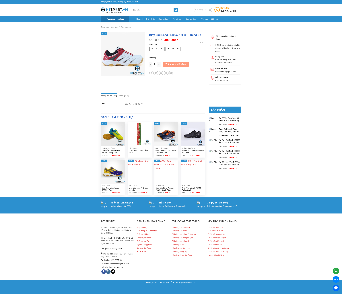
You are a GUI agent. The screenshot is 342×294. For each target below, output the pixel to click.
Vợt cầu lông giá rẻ (144, 245)
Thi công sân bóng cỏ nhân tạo (184, 234)
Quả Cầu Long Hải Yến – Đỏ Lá (138, 151)
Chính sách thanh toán (216, 234)
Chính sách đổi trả (215, 245)
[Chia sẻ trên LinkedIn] (170, 73)
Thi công (177, 19)
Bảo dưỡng (191, 19)
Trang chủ (105, 27)
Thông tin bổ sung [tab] (109, 96)
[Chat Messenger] (336, 288)
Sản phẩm (163, 19)
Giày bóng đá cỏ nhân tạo (147, 231)
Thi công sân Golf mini (181, 248)
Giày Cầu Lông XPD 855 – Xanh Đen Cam (166, 151)
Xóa (201, 42)
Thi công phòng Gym (180, 251)
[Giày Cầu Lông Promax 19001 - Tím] (113, 172)
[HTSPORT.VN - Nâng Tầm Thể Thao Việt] (114, 10)
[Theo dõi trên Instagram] (108, 271)
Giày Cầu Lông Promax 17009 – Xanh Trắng (165, 189)
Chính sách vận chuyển (217, 238)
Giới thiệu (151, 19)
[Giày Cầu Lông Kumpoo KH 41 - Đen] (193, 134)
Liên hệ (214, 19)
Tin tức (204, 19)
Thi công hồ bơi (178, 245)
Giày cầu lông (126, 27)
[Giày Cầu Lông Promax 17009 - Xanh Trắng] (166, 172)
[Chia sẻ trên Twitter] (156, 73)
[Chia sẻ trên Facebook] (151, 73)
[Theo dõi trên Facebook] (103, 271)
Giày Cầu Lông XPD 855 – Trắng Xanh (192, 189)
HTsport (139, 19)
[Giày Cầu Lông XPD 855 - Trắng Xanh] (193, 172)
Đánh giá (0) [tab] (124, 96)
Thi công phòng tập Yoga (182, 255)
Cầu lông (114, 27)
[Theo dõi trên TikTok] (113, 271)
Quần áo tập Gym (144, 241)
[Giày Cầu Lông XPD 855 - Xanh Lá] (140, 172)
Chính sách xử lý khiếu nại (218, 248)
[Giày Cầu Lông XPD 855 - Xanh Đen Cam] (166, 134)
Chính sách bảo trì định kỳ (218, 251)
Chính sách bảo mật (216, 227)
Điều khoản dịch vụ (215, 231)
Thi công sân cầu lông (180, 231)
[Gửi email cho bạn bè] (161, 73)
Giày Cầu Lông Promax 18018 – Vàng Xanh (111, 151)
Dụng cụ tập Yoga (144, 248)
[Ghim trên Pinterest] (166, 73)
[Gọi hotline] (336, 271)
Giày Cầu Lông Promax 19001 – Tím (111, 189)
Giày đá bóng (142, 227)
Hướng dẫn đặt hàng (216, 255)
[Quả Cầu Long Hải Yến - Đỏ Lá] (140, 134)
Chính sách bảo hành (216, 241)
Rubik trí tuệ (141, 251)
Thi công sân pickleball (181, 227)
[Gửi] (176, 10)
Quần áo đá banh (143, 234)
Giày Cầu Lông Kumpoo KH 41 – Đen (193, 151)
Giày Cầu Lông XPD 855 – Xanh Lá (139, 189)
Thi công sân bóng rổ (180, 241)
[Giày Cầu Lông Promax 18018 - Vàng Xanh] (113, 134)
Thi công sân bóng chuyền (182, 238)
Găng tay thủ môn (144, 238)
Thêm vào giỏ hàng (176, 64)
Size (151, 45)
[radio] (151, 49)
